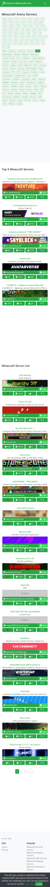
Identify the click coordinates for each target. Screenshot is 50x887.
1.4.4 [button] (31, 43)
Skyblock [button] (16, 97)
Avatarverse (25, 258)
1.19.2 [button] (11, 29)
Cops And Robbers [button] (38, 58)
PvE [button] (42, 90)
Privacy (5, 850)
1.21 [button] (35, 22)
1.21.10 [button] (23, 19)
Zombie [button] (19, 104)
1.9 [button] (26, 40)
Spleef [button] (5, 100)
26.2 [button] (4, 19)
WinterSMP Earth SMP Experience (25, 665)
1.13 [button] (45, 36)
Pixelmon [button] (43, 86)
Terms (4, 847)
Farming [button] (20, 68)
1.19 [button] (22, 29)
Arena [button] (38, 51)
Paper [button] (21, 86)
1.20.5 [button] (5, 26)
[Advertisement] (25, 131)
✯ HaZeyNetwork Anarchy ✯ (25, 205)
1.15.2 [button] (4, 36)
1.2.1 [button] (43, 43)
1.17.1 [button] (45, 29)
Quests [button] (10, 93)
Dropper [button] (13, 65)
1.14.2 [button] (22, 36)
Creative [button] (14, 61)
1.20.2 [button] (25, 26)
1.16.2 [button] (28, 33)
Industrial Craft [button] (20, 75)
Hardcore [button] (25, 72)
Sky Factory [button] (7, 97)
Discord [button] (5, 65)
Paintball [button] (14, 86)
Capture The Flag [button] (8, 58)
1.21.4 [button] (11, 22)
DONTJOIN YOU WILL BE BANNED (25, 611)
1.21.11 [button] (17, 19)
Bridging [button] (25, 54)
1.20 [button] (36, 26)
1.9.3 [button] (21, 40)
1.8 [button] (4, 43)
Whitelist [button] (11, 104)
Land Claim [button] (6, 79)
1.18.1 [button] (34, 29)
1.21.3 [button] (17, 22)
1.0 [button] (4, 47)
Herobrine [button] (34, 72)
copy (44, 192)
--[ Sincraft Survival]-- (25, 508)
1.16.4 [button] (16, 33)
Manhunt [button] (42, 79)
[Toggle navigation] (45, 3)
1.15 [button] (10, 36)
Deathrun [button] (39, 61)
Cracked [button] (5, 61)
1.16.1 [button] (34, 33)
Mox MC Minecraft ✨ (25, 428)
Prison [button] (22, 90)
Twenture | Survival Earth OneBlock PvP (25, 179)
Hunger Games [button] (8, 75)
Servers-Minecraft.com (18, 3)
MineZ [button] (22, 83)
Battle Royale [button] (7, 54)
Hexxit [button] (42, 72)
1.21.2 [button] (23, 22)
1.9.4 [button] (15, 40)
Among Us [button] (21, 51)
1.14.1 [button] (28, 36)
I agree (39, 884)
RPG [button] (40, 93)
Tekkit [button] (20, 100)
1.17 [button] (4, 33)
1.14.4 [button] (16, 36)
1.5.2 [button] (26, 43)
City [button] (18, 58)
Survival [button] (12, 100)
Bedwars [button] (17, 54)
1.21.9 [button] (30, 19)
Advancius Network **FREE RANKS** (25, 232)
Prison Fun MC (25, 402)
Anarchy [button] (30, 51)
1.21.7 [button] (42, 19)
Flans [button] (41, 68)
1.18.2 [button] (28, 29)
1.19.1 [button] (17, 29)
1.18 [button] (39, 29)
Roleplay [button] (33, 93)
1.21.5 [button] (4, 22)
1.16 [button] (40, 33)
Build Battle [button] (34, 54)
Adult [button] (4, 51)
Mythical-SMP (25, 532)
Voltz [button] (4, 104)
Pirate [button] (36, 86)
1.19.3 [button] (5, 29)
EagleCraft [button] (27, 65)
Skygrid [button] (24, 97)
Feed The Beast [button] (31, 68)
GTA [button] (18, 72)
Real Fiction (25, 718)
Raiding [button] (17, 93)
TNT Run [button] (27, 100)
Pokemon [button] (6, 90)
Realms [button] (25, 93)
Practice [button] (14, 90)
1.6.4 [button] (20, 43)
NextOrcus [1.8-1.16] (25, 558)
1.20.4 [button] (11, 26)
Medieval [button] (15, 83)
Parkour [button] (28, 86)
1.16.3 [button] (22, 33)
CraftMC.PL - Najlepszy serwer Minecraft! (25, 285)
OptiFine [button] (5, 86)
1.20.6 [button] (41, 22)
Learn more (30, 884)
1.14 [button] (34, 36)
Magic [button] (34, 79)
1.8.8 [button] (36, 40)
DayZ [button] (31, 61)
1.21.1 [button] (29, 22)
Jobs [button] (29, 75)
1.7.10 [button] (9, 43)
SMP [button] (40, 97)
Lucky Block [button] (25, 79)
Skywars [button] (33, 97)
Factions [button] (13, 68)
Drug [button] (20, 65)
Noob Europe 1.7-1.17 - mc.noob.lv (25, 744)
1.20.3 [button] (18, 26)
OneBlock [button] (40, 83)
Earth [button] (35, 65)
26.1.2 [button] (10, 19)
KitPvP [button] (35, 75)
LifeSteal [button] (16, 79)
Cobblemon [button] (26, 58)
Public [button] (36, 90)
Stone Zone (25, 455)
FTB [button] (13, 72)
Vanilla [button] (42, 100)
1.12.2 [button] (4, 40)
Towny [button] (35, 100)
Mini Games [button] (31, 83)
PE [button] (8, 47)
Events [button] (5, 68)
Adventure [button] (12, 51)
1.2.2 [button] (37, 43)
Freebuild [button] (6, 72)
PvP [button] (4, 93)
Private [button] (29, 90)
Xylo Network (25, 375)
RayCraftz (25, 585)
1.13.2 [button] (40, 36)
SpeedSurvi (25, 638)
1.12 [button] (10, 40)
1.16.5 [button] (9, 33)
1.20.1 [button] (31, 26)
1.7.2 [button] (14, 43)
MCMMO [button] (6, 83)
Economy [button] (43, 65)
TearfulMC (25, 691)
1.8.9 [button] (31, 40)
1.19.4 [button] (42, 26)
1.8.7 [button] (42, 40)
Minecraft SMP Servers (37, 858)
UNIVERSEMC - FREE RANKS (25, 481)
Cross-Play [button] (23, 61)
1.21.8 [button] (36, 19)
